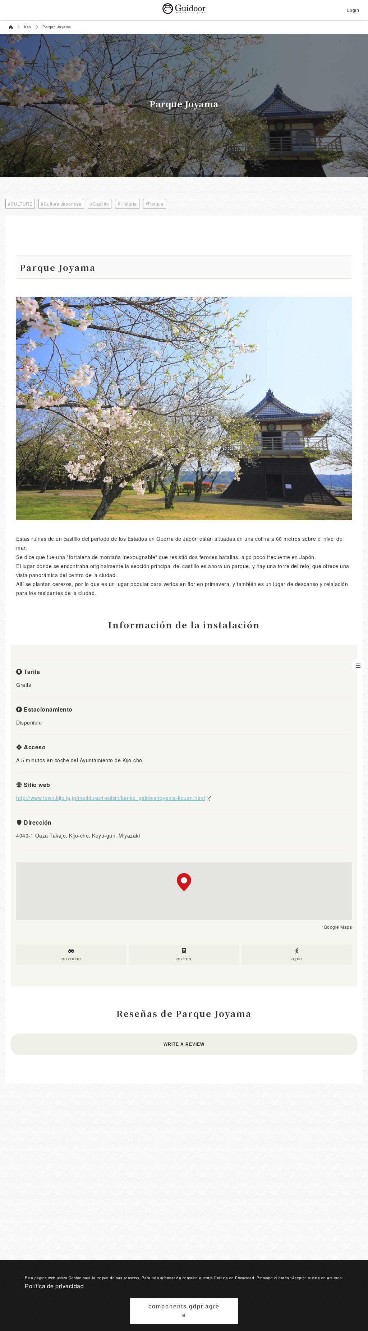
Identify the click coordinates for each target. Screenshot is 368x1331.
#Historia (127, 204)
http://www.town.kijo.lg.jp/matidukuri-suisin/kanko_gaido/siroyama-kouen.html (110, 797)
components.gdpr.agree (184, 1310)
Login (353, 10)
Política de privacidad (54, 1286)
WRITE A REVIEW (184, 1044)
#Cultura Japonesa (61, 204)
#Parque (155, 204)
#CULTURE (20, 204)
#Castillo (99, 204)
